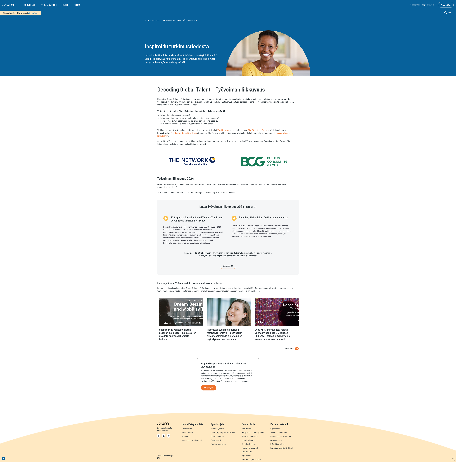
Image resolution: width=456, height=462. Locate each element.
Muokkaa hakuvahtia (218, 444)
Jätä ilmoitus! (32, 13)
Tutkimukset (156, 20)
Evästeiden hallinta (277, 444)
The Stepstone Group (257, 130)
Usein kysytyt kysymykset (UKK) (223, 432)
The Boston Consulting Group (184, 133)
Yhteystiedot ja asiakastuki (192, 440)
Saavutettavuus (276, 440)
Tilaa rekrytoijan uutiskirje (251, 459)
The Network (223, 130)
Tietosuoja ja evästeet (278, 432)
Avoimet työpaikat (217, 428)
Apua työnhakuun (217, 436)
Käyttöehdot (275, 428)
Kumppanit (186, 436)
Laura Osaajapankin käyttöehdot (282, 448)
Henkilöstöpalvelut (249, 440)
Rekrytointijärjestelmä (250, 436)
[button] (7, 5)
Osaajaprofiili (415, 5)
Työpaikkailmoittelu (249, 444)
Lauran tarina (187, 428)
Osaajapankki (247, 451)
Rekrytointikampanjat (250, 448)
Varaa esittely (446, 5)
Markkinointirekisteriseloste (280, 436)
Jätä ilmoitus (247, 428)
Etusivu (147, 20)
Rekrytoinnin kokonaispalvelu (253, 432)
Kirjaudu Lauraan (428, 5)
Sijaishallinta (246, 455)
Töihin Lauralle (187, 432)
